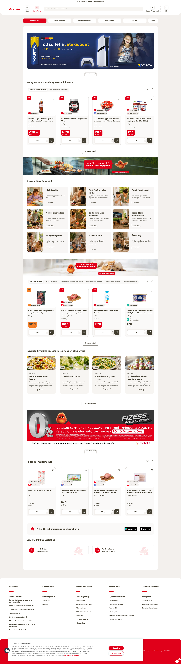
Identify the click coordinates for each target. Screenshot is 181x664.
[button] (7, 650)
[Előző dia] (86, 74)
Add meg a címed (92, 1)
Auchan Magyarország (82, 597)
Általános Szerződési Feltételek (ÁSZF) (20, 621)
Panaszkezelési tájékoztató (150, 608)
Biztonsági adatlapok (115, 619)
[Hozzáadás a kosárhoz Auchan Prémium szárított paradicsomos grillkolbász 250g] (51, 332)
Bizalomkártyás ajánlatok (84, 20)
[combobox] (93, 9)
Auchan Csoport (80, 600)
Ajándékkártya (113, 600)
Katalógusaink (146, 597)
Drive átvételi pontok (15, 613)
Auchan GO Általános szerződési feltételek (121, 615)
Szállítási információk (15, 597)
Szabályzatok (46, 600)
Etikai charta (79, 615)
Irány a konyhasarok (90, 403)
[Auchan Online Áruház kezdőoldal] (14, 9)
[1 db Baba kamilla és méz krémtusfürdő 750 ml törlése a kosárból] (112, 333)
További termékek (90, 151)
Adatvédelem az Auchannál (84, 604)
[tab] (38, 89)
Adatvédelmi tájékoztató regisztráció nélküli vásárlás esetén (22, 625)
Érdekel (41, 389)
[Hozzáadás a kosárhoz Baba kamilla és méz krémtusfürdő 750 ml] (116, 332)
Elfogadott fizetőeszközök (150, 604)
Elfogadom (116, 648)
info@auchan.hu (42, 551)
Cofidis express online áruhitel (18, 617)
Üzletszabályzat (80, 623)
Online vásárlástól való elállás (17, 630)
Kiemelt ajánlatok (109, 20)
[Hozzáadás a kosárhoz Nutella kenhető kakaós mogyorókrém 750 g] (84, 140)
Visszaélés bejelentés (82, 619)
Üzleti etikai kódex (81, 608)
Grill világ (134, 20)
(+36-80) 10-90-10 (108, 551)
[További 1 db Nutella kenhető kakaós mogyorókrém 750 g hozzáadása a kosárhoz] (80, 139)
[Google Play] (131, 529)
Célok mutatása (116, 653)
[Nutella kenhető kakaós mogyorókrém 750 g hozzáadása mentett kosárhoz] (86, 98)
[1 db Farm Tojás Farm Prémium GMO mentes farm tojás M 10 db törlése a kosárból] (80, 513)
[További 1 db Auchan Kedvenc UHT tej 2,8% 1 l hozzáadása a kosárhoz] (47, 511)
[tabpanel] (90, 118)
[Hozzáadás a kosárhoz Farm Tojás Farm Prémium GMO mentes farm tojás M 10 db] (84, 511)
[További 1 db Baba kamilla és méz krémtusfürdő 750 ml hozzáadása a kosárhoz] (112, 331)
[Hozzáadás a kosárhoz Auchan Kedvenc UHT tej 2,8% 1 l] (51, 511)
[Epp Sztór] (145, 529)
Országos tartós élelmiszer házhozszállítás (21, 609)
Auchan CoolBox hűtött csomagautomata (21, 606)
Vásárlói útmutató (147, 600)
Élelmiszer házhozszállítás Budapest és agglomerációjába (20, 601)
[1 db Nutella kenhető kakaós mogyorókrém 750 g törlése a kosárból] (80, 141)
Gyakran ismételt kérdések (117, 597)
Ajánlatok (45, 604)
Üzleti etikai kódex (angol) (83, 612)
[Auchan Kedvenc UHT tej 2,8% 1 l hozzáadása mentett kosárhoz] (53, 470)
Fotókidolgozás (113, 612)
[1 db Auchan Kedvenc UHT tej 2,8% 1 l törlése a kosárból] (47, 513)
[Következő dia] (94, 74)
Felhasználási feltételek (116, 604)
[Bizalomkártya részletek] (128, 319)
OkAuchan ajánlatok (59, 20)
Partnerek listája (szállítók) (71, 655)
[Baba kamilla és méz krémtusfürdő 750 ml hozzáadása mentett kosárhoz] (119, 290)
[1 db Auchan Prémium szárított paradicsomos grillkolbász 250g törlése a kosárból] (47, 333)
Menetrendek (113, 608)
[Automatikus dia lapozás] (90, 74)
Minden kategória (34, 20)
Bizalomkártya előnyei (48, 597)
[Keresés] (46, 8)
